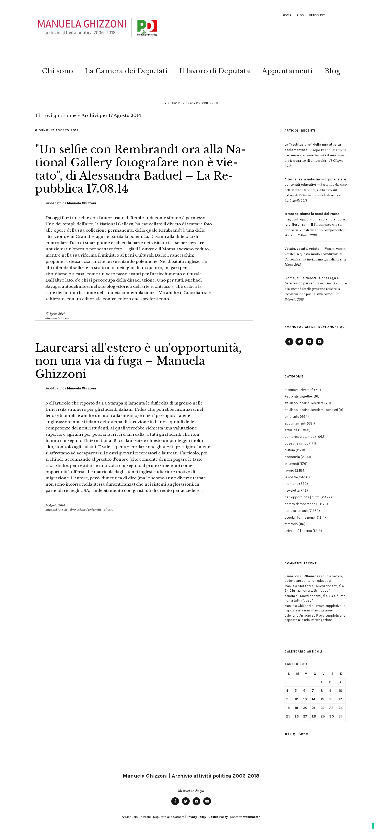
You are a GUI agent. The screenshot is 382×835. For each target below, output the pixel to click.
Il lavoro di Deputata (214, 71)
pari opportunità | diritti (302, 497)
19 (296, 708)
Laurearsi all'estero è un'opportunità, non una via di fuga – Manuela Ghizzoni (138, 361)
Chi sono (57, 71)
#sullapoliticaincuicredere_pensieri (311, 410)
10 (340, 691)
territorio (291, 524)
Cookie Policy (218, 817)
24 (341, 708)
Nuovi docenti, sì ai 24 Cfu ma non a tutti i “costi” (315, 588)
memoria (291, 484)
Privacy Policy (196, 817)
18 (288, 708)
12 (296, 699)
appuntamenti (295, 423)
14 (313, 699)
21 (313, 708)
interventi (292, 464)
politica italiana (296, 511)
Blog (300, 15)
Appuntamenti (287, 71)
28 (314, 716)
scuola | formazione (72, 509)
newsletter (292, 490)
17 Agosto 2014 (55, 314)
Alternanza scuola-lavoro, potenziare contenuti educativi (314, 578)
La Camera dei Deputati (126, 71)
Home (287, 15)
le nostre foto (295, 477)
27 (305, 716)
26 (297, 716)
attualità (51, 318)
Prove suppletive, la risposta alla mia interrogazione (315, 608)
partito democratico (300, 504)
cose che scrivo (296, 443)
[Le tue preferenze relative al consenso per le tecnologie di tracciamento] (373, 826)
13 (305, 699)
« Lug (290, 733)
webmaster (251, 817)
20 (305, 708)
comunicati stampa (299, 437)
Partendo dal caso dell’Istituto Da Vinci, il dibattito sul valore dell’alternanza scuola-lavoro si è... (316, 190)
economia (292, 457)
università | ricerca (100, 509)
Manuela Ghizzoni (81, 203)
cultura (64, 318)
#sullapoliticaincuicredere (304, 403)
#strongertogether (299, 396)
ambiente (292, 417)
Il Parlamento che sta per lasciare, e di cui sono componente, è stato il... (315, 224)
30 (331, 716)
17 (340, 699)
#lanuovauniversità (299, 390)
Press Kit (317, 15)
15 (322, 699)
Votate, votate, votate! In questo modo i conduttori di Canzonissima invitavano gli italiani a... (315, 254)
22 (322, 708)
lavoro (289, 470)
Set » (303, 733)
